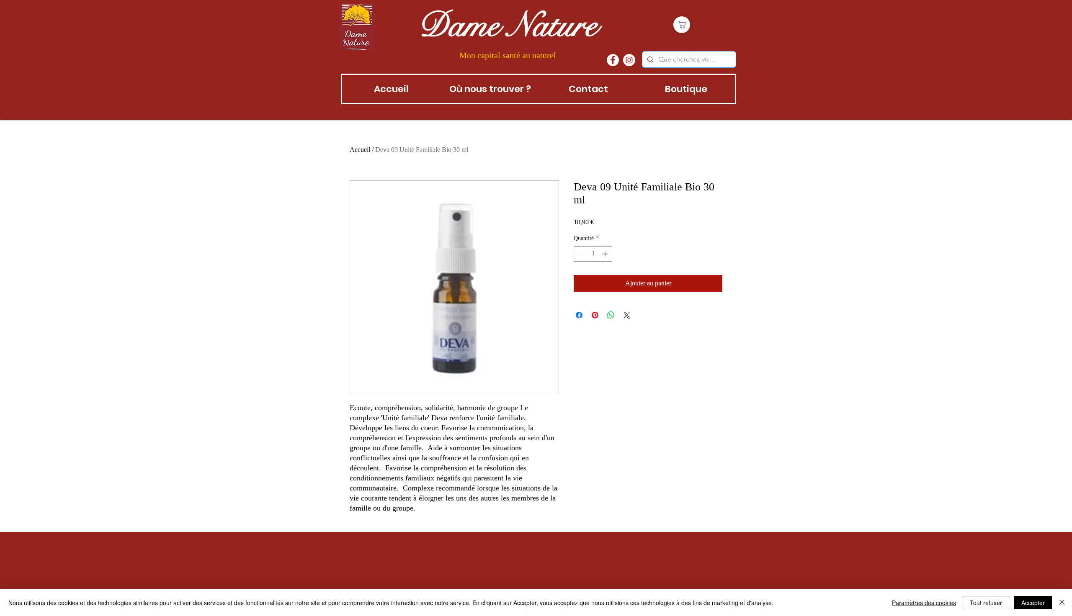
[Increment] (605, 253)
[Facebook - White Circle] (613, 60)
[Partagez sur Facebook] (579, 315)
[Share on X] (627, 315)
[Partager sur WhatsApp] (611, 315)
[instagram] (629, 60)
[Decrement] (580, 253)
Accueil (360, 149)
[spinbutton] (592, 253)
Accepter (1033, 602)
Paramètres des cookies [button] (924, 602)
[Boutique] (681, 24)
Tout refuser (986, 602)
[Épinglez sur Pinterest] (595, 315)
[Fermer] (1062, 602)
